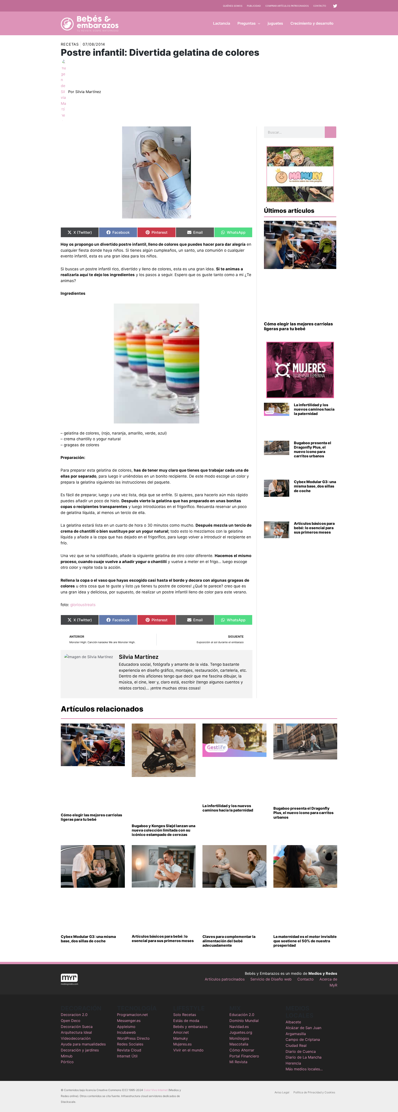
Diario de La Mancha (304, 1057)
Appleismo (126, 1026)
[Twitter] (335, 6)
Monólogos (239, 1038)
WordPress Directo (133, 1038)
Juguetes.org (240, 1032)
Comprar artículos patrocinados (287, 5)
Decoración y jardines (80, 1050)
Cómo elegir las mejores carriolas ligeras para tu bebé (298, 326)
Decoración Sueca (77, 1026)
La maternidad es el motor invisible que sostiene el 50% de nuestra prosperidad (305, 941)
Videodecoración (76, 1038)
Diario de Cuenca (301, 1051)
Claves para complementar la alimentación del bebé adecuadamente (228, 941)
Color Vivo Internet (156, 1090)
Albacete (293, 1022)
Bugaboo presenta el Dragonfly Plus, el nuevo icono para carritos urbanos (312, 449)
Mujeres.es (182, 1044)
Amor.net (181, 1032)
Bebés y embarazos (190, 1026)
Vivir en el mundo (188, 1050)
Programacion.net (132, 1014)
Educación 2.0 (241, 1014)
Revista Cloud (129, 1050)
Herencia (293, 1063)
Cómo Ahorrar (241, 1050)
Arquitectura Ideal (76, 1032)
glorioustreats (83, 604)
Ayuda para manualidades (83, 1044)
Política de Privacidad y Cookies (314, 1092)
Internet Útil (127, 1056)
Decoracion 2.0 (74, 1014)
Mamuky (180, 1038)
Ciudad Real (296, 1045)
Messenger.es (128, 1020)
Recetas (70, 44)
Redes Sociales (130, 1044)
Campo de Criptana (303, 1039)
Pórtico (67, 1061)
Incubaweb (126, 1032)
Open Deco (70, 1020)
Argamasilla (296, 1033)
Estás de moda (186, 1020)
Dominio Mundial (244, 1020)
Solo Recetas (184, 1014)
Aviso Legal (282, 1092)
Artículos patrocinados (225, 979)
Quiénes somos (232, 5)
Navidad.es (239, 1026)
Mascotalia (238, 1044)
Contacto (319, 5)
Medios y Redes (322, 973)
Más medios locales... (304, 1069)
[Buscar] (330, 132)
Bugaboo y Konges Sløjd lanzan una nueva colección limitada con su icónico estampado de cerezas (163, 830)
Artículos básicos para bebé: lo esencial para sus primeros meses (314, 527)
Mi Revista (238, 1061)
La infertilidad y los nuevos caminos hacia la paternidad (314, 409)
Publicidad (254, 5)
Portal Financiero (244, 1056)
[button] (258, 23)
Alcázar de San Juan (303, 1027)
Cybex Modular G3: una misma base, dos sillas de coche (315, 486)
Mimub (67, 1056)
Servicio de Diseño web (271, 979)
